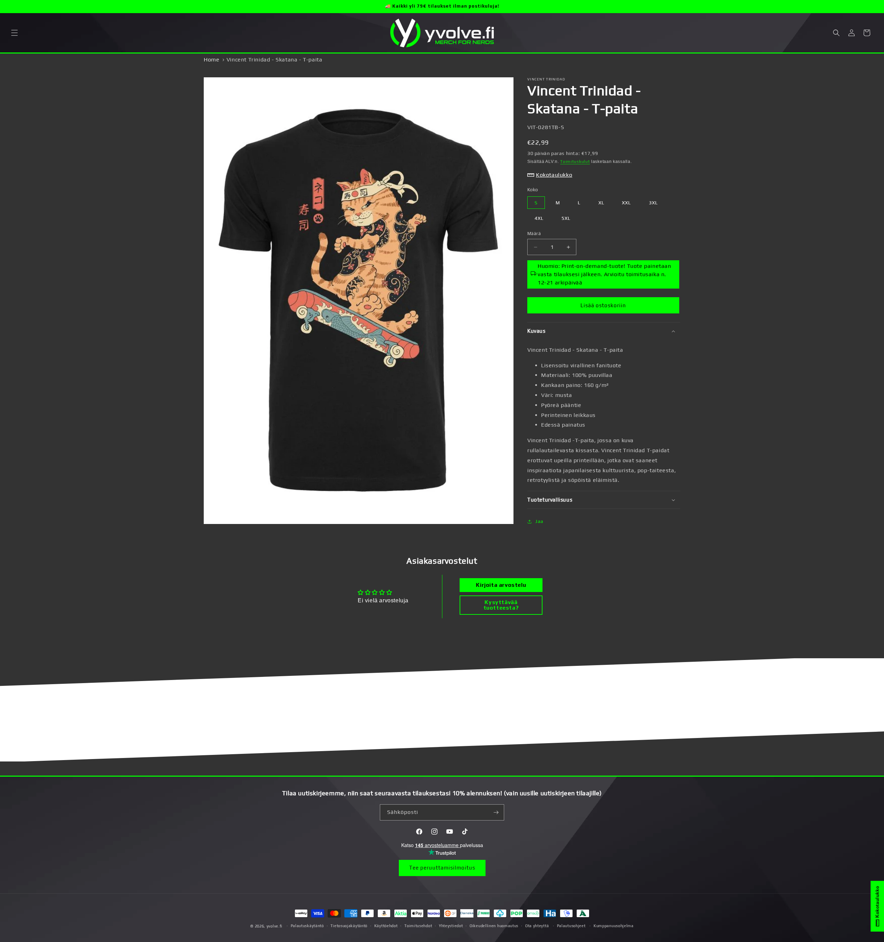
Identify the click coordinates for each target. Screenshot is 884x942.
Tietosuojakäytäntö (348, 926)
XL (601, 202)
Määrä (534, 233)
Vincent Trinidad (546, 79)
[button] (14, 32)
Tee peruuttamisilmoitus (442, 868)
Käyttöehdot (386, 926)
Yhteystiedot (451, 926)
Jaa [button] (539, 521)
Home (211, 59)
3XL (653, 202)
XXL (626, 202)
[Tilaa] (496, 812)
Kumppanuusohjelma (614, 926)
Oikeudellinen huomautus (494, 926)
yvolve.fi (274, 926)
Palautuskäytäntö (307, 926)
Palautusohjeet (571, 926)
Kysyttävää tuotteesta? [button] (501, 605)
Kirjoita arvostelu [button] (501, 585)
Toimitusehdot (418, 926)
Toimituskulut (575, 161)
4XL (539, 218)
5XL (565, 218)
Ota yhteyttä (537, 926)
